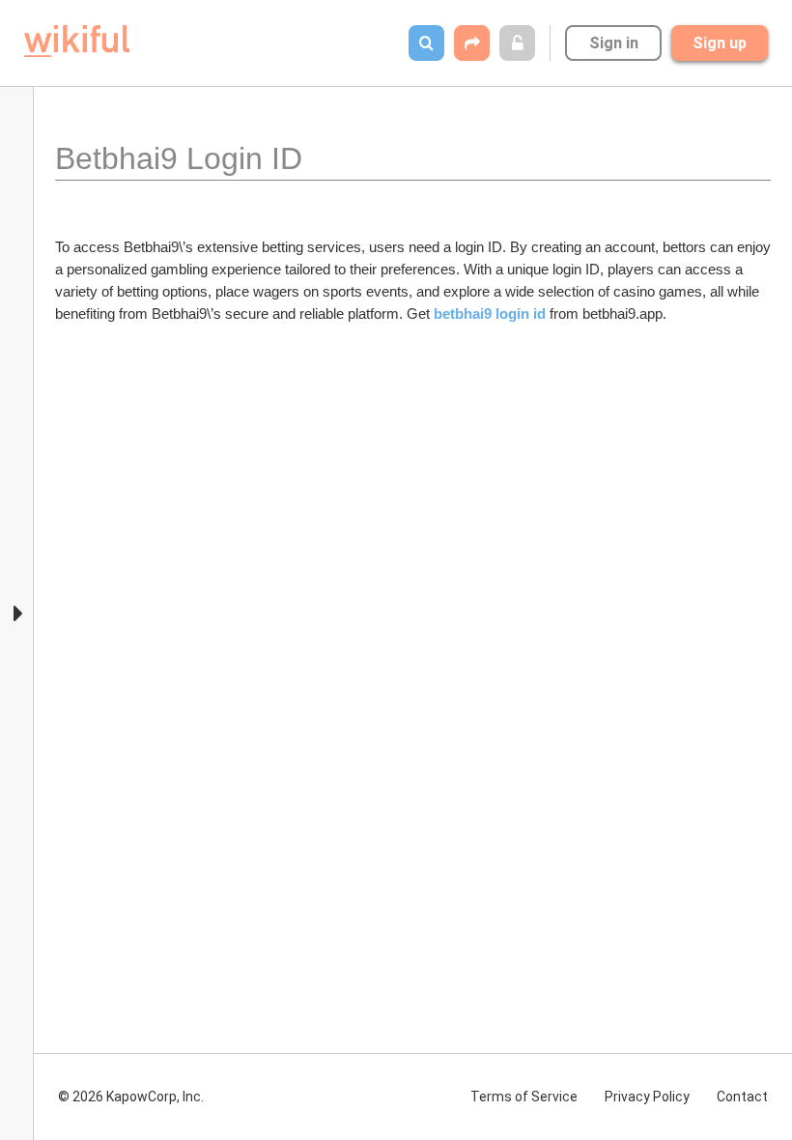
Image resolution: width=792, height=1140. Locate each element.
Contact (742, 1096)
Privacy (647, 1096)
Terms (524, 1096)
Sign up (720, 43)
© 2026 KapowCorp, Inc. (131, 1096)
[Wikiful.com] (76, 41)
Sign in (613, 43)
